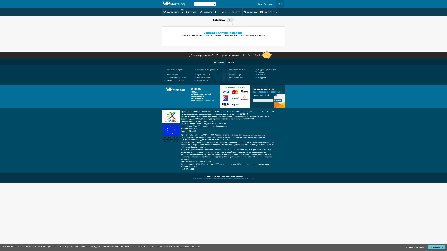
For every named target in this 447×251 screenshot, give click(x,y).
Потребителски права (174, 70)
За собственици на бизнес (176, 78)
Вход (260, 4)
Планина (221, 12)
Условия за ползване (204, 78)
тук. (178, 247)
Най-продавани (270, 12)
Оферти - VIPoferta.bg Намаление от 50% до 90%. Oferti (174, 4)
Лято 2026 (193, 12)
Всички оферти (175, 11)
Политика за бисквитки (236, 70)
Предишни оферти (204, 75)
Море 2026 (208, 12)
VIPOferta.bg (219, 62)
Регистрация (269, 4)
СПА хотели (236, 12)
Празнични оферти (234, 75)
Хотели (231, 62)
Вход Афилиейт (202, 80)
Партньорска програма (175, 80)
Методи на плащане (235, 78)
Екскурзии (262, 78)
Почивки (261, 75)
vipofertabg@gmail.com (205, 100)
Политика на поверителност (207, 70)
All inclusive (252, 12)
